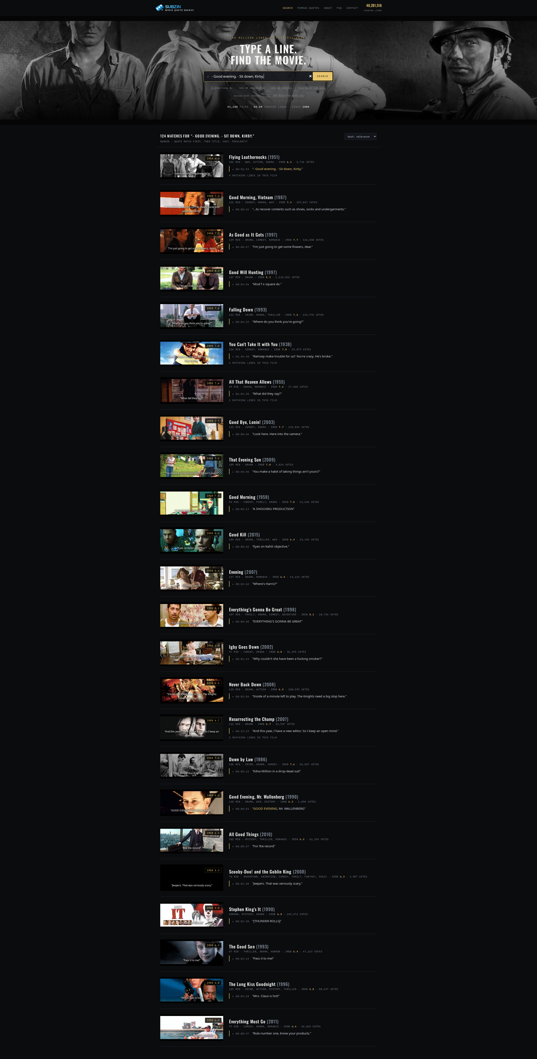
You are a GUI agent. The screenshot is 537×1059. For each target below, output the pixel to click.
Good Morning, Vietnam (258, 197)
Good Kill (244, 534)
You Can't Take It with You (260, 344)
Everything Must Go (254, 1021)
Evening (243, 572)
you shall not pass (312, 87)
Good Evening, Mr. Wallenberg (263, 796)
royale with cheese (246, 95)
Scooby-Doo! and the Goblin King (267, 871)
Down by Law (248, 759)
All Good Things (250, 834)
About (328, 7)
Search (288, 7)
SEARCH (322, 76)
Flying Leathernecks (254, 157)
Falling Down (248, 309)
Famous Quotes (308, 7)
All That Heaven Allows (257, 381)
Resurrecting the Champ (258, 719)
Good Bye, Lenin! (252, 422)
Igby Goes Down (251, 646)
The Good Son (248, 946)
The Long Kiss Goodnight (259, 984)
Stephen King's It (252, 909)
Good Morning (249, 497)
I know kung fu (222, 87)
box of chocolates (251, 87)
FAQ (339, 7)
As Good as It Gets (253, 234)
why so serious (281, 87)
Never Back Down (252, 684)
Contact (352, 7)
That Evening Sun (252, 459)
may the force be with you (285, 95)
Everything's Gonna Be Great (262, 609)
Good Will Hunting (253, 272)
